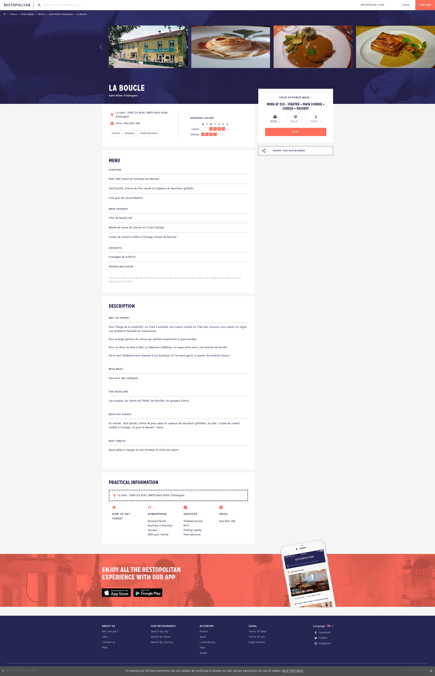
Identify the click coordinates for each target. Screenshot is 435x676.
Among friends (157, 521)
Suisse (203, 653)
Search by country (162, 642)
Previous (109, 48)
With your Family (158, 534)
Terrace (152, 530)
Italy (202, 647)
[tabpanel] (148, 47)
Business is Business (160, 525)
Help (105, 647)
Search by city (159, 631)
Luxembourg (207, 642)
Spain (203, 637)
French (116, 133)
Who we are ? (110, 631)
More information (292, 671)
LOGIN (405, 5)
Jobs (104, 637)
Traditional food (148, 133)
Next (425, 48)
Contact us (108, 642)
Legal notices (257, 642)
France (204, 631)
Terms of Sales (257, 631)
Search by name (160, 637)
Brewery (130, 133)
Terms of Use (257, 637)
